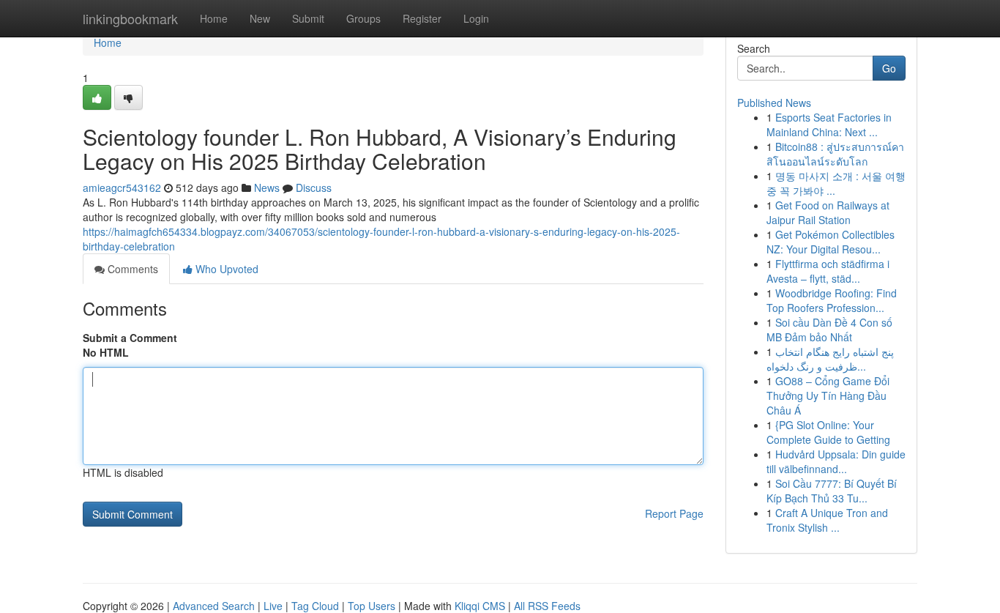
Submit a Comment (130, 337)
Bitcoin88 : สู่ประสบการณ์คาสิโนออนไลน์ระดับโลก (835, 153)
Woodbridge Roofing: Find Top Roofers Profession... (831, 300)
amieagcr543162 (122, 187)
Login (476, 18)
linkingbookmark (130, 18)
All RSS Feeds (547, 605)
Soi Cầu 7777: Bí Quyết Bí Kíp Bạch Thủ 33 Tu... (831, 490)
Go (889, 68)
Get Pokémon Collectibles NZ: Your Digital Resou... (830, 241)
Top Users (371, 605)
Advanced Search (214, 605)
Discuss (314, 187)
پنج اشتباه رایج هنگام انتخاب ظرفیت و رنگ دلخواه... (830, 359)
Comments (131, 268)
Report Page (674, 513)
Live (273, 605)
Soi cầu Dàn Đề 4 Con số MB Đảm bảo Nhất (829, 329)
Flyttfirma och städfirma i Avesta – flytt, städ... (827, 271)
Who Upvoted (225, 268)
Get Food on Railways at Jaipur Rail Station (827, 212)
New (260, 18)
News (267, 187)
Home (214, 18)
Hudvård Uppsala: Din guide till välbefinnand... (836, 461)
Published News (774, 102)
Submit (308, 18)
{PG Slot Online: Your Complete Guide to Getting (828, 432)
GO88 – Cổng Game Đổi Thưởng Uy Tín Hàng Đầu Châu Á (827, 395)
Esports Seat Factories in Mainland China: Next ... (829, 124)
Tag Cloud (315, 605)
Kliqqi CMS (480, 605)
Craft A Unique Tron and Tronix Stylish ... (827, 520)
